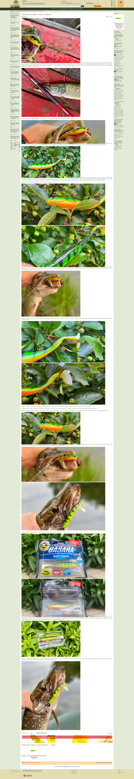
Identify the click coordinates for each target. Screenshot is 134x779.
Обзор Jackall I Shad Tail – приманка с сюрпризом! (119, 102)
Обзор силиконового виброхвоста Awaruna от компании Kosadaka (118, 77)
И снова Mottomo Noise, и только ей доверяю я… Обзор (15, 97)
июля (27, 11)
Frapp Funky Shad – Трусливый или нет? (15, 61)
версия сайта (121, 772)
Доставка (114, 1)
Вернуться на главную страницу (73, 766)
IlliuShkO (118, 54)
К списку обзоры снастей (60, 766)
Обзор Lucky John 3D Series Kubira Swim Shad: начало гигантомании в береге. (15, 130)
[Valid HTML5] (119, 770)
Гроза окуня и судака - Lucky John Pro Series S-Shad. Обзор (15, 137)
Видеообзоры (71, 8)
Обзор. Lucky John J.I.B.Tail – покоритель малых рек (15, 91)
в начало (111, 733)
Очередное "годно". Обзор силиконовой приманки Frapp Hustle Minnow (118, 36)
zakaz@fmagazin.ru (74, 770)
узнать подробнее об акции (105, 741)
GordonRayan (25, 16)
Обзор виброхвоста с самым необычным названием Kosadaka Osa (15, 36)
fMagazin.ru (12, 11)
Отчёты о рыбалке (78, 8)
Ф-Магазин (16, 770)
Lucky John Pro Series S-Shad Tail (15, 23)
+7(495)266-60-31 (89, 3)
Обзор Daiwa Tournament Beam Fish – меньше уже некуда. (15, 78)
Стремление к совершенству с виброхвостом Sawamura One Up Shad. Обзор (15, 29)
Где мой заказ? (97, 6)
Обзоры (20, 11)
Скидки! (113, 6)
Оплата (113, 2)
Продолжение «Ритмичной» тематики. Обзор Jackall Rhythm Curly (119, 85)
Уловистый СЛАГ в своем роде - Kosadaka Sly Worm (15, 55)
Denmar (118, 79)
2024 (24, 11)
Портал (17, 6)
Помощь (114, 5)
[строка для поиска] (52, 6)
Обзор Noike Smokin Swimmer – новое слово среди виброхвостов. (15, 16)
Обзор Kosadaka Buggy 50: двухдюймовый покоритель (15, 117)
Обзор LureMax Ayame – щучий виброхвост (15, 42)
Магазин (13, 6)
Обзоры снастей (55, 8)
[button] (24, 775)
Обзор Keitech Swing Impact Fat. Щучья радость (118, 44)
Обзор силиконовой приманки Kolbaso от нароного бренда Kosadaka (118, 142)
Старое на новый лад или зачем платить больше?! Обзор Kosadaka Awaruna (118, 121)
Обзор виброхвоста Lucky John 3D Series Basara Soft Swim (15, 72)
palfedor (118, 46)
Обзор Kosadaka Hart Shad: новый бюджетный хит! (15, 103)
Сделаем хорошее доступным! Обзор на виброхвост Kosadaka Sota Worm (15, 110)
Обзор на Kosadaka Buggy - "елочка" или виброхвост (15, 85)
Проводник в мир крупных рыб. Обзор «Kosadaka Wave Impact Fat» (15, 49)
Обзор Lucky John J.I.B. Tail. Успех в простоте (15, 67)
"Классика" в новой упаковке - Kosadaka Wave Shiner (15, 123)
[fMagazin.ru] (15, 2)
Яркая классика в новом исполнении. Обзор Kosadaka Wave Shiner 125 (119, 52)
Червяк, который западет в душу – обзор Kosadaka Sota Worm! (119, 130)
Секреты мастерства (63, 8)
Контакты (114, 3)
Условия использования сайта (15, 771)
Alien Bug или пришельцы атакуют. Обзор (16, 144)
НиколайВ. (118, 88)
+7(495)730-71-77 (68, 3)
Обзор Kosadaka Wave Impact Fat (118, 69)
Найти (82, 6)
